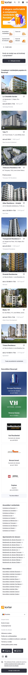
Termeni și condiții (6, 642)
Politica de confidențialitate (9, 636)
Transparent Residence (9, 249)
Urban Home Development (10, 320)
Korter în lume (5, 623)
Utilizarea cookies (6, 633)
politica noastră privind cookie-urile (13, 664)
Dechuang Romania (8, 107)
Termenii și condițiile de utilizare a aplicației (13, 639)
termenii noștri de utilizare (11, 665)
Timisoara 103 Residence (9, 178)
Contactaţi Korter (6, 626)
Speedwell (5, 355)
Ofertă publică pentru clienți (9, 644)
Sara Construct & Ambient (9, 142)
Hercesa (5, 284)
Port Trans (5, 213)
